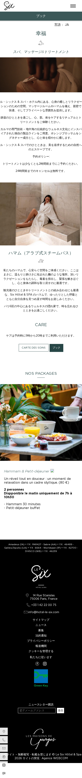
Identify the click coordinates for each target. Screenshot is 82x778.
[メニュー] (73, 6)
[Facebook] (37, 664)
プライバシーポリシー (41, 640)
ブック (41, 16)
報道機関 (41, 646)
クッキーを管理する (41, 651)
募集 (41, 630)
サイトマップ (41, 619)
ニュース (41, 625)
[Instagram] (45, 664)
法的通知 (41, 635)
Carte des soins (34, 347)
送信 (60, 710)
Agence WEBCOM (55, 758)
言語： (61, 25)
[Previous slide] (6, 419)
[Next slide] (75, 419)
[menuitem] (4, 731)
